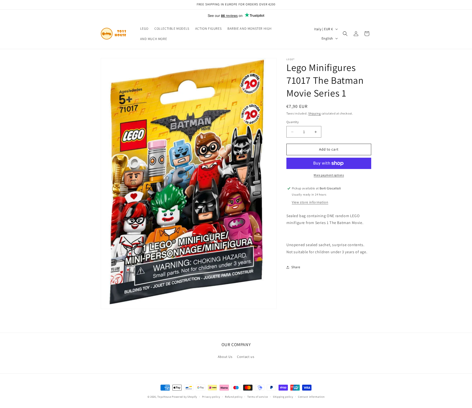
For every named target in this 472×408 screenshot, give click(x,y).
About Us (225, 356)
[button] (345, 33)
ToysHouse (164, 396)
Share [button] (295, 267)
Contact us (245, 356)
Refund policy (233, 396)
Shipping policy (283, 396)
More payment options (329, 175)
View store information (310, 202)
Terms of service (257, 396)
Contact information (311, 396)
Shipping (314, 113)
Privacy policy (211, 396)
